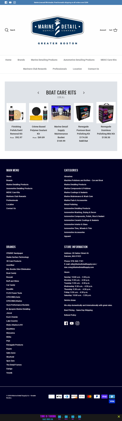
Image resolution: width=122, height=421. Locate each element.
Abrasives (68, 176)
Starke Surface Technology (17, 257)
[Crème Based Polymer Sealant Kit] (38, 112)
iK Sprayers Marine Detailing (18, 309)
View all (61, 97)
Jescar (9, 313)
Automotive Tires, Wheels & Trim (78, 228)
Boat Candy (11, 273)
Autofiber (10, 265)
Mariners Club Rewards (35, 69)
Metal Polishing (71, 204)
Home (8, 60)
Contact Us (93, 69)
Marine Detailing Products (44, 60)
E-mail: (67, 264)
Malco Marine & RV (14, 325)
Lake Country (12, 321)
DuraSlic (9, 289)
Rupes (9, 349)
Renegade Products (14, 345)
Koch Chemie (12, 317)
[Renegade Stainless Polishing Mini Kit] (106, 112)
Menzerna (10, 333)
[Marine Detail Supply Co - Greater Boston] (57, 30)
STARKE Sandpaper (14, 253)
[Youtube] (10, 2)
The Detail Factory (14, 365)
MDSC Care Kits (109, 60)
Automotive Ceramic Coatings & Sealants (81, 220)
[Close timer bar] (119, 416)
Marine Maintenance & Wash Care (78, 196)
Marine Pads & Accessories (75, 200)
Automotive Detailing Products (79, 60)
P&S (8, 341)
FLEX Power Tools (14, 293)
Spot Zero (10, 361)
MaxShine (10, 329)
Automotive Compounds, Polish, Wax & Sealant (84, 216)
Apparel (67, 236)
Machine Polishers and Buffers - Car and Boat (83, 180)
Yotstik (9, 373)
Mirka (8, 337)
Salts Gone (10, 353)
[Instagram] (14, 2)
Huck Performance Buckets (17, 305)
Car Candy (10, 285)
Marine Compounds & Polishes (77, 188)
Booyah (9, 277)
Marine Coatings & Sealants (76, 192)
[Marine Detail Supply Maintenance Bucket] (61, 112)
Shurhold (10, 357)
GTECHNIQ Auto (13, 297)
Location (77, 69)
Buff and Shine (12, 281)
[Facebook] (6, 2)
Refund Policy (70, 315)
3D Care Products (13, 261)
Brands (21, 60)
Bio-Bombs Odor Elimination (18, 269)
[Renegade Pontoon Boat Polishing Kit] (83, 112)
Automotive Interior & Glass (76, 224)
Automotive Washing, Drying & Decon (80, 212)
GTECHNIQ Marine (14, 301)
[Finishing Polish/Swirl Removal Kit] (16, 112)
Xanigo (9, 369)
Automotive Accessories (74, 232)
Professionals (60, 69)
